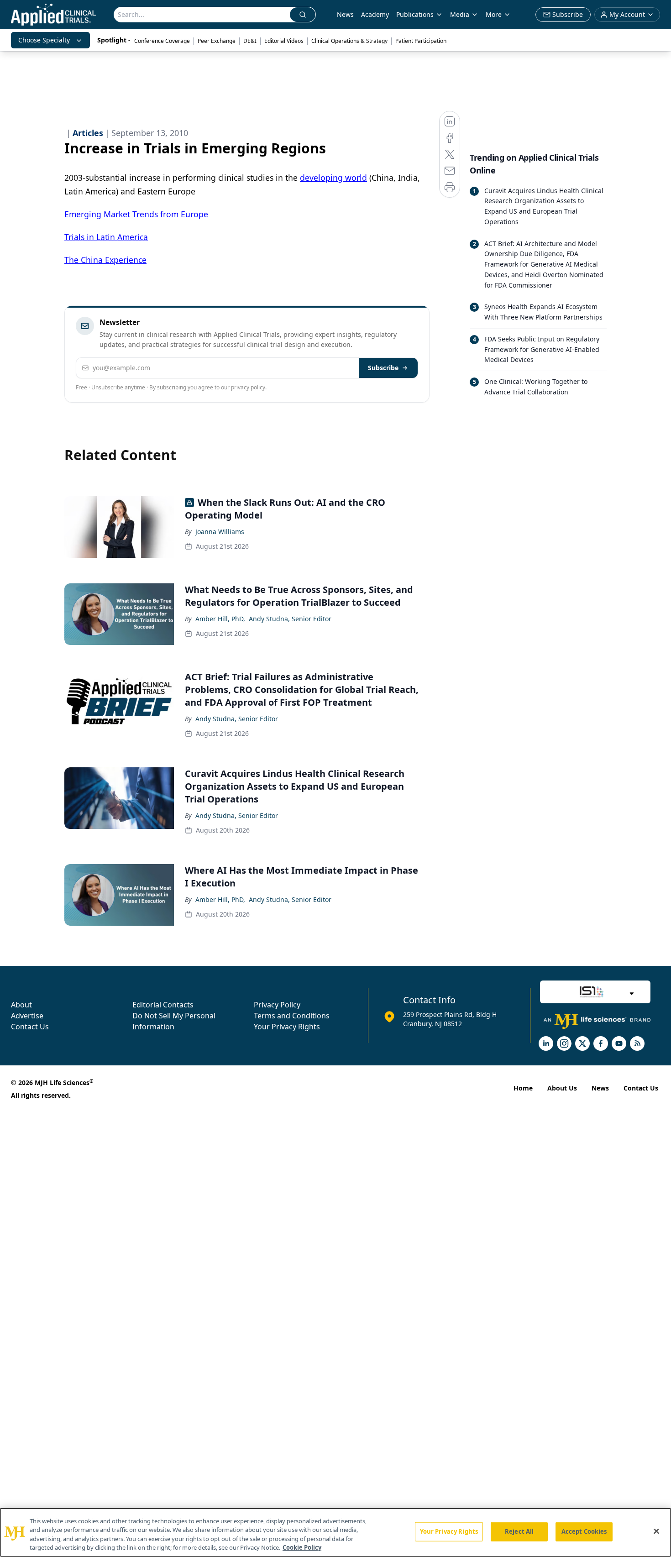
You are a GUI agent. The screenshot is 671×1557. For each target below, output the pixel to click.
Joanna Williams (219, 531)
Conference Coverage (162, 41)
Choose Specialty (44, 40)
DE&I (250, 41)
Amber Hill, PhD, (220, 618)
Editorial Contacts (163, 1005)
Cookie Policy (302, 1547)
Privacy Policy (277, 1005)
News (345, 14)
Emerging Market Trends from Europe (136, 214)
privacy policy (248, 387)
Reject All (519, 1531)
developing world (333, 177)
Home (523, 1088)
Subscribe (383, 367)
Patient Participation (420, 41)
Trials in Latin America (106, 236)
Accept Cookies (584, 1531)
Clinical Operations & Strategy (349, 41)
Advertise (27, 1016)
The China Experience (105, 259)
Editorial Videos (284, 41)
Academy (375, 14)
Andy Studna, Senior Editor (290, 618)
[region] (335, 1532)
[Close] (656, 1531)
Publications (415, 14)
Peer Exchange (217, 41)
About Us (562, 1088)
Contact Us (30, 1027)
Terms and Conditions (292, 1016)
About (21, 1005)
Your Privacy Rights (287, 1027)
